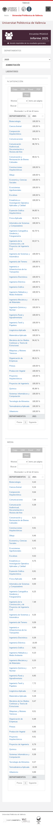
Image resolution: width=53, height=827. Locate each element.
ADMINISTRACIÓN (13, 65)
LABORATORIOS (12, 71)
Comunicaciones (16, 139)
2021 (34, 116)
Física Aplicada (15, 218)
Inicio (6, 15)
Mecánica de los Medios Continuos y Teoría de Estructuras (19, 343)
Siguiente (32, 422)
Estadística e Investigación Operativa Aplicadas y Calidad (19, 203)
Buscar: (13, 106)
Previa (19, 422)
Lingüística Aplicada (17, 330)
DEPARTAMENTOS (17, 116)
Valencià (25, 3)
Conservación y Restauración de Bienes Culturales (19, 159)
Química (12, 389)
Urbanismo (13, 411)
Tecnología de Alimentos (19, 401)
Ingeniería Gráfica (16, 287)
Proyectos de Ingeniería (19, 383)
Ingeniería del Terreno (18, 262)
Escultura (13, 195)
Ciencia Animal (15, 126)
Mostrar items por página (26, 101)
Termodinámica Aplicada (19, 406)
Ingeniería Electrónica (18, 277)
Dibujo (11, 175)
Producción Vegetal (17, 371)
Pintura (12, 366)
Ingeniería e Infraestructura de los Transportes (18, 269)
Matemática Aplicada (17, 335)
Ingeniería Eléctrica (17, 282)
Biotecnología (14, 121)
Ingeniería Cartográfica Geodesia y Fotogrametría (18, 233)
